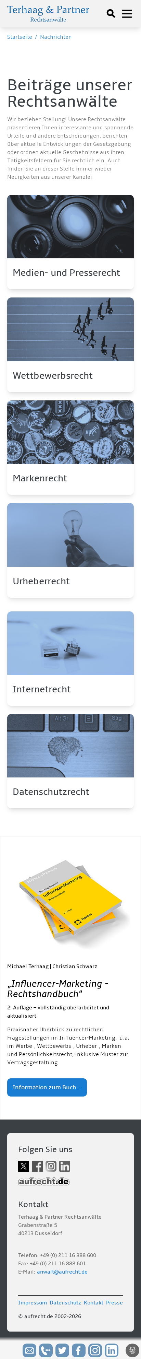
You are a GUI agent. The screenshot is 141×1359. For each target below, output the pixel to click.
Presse (114, 1302)
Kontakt (93, 1302)
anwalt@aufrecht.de (62, 1271)
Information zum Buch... (47, 1087)
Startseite (19, 37)
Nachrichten (56, 37)
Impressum (32, 1302)
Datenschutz (65, 1302)
